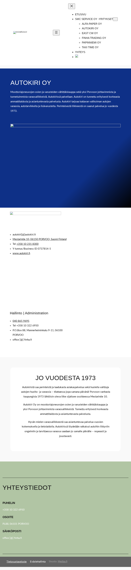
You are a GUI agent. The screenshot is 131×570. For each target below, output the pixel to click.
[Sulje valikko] (71, 6)
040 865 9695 (21, 321)
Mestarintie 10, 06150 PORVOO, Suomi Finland (40, 239)
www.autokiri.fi (21, 253)
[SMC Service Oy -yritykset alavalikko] (115, 19)
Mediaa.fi (62, 561)
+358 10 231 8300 (28, 244)
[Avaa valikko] (56, 32)
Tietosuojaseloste (16, 561)
